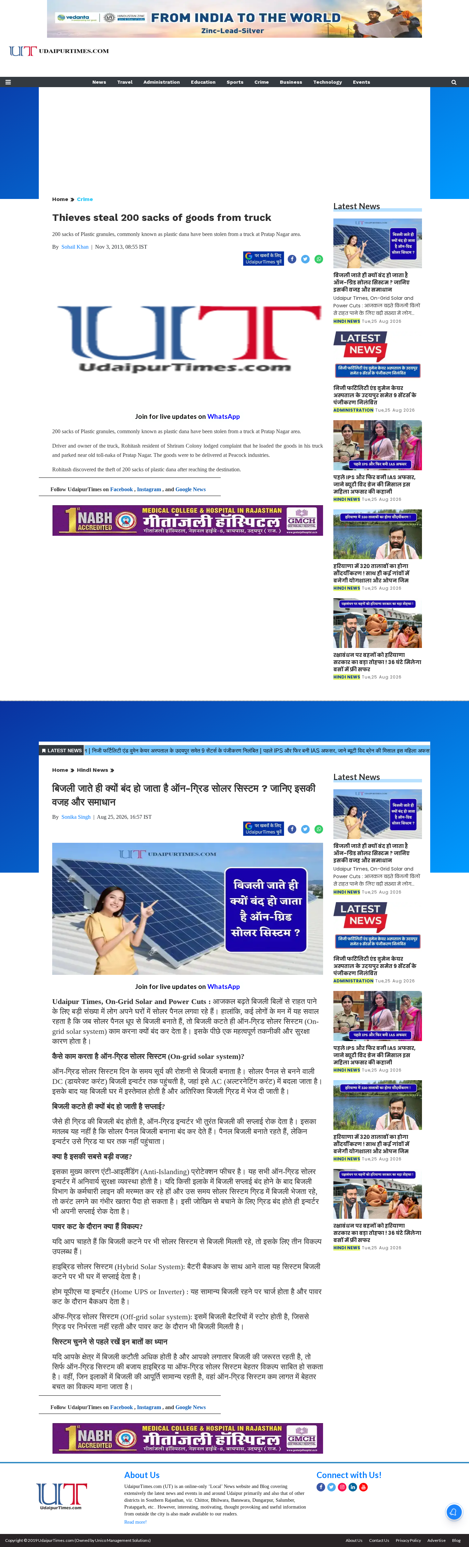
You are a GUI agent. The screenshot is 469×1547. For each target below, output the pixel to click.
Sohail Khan (75, 247)
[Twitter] (331, 1487)
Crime (261, 82)
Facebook (121, 489)
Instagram (149, 489)
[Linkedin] (352, 1487)
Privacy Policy (408, 1540)
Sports (235, 82)
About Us (142, 1475)
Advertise (436, 1540)
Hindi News (92, 770)
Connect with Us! (349, 1475)
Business (291, 82)
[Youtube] (363, 1487)
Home (60, 199)
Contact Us (379, 1540)
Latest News (356, 206)
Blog (456, 1540)
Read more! (135, 1522)
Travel (125, 82)
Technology (327, 82)
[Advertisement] (234, 135)
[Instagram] (342, 1487)
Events (361, 82)
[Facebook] (321, 1487)
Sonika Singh (76, 817)
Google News (190, 489)
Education (203, 82)
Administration (162, 82)
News (99, 82)
